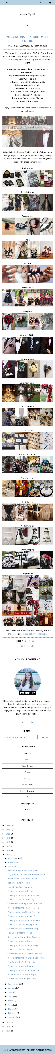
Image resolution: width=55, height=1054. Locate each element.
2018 (7, 842)
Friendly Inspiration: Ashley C (21, 916)
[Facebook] (40, 2)
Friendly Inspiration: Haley (20, 941)
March (11, 1009)
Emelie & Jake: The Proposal (21, 949)
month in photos (27, 803)
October (12, 866)
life (27, 797)
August (11, 988)
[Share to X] (25, 641)
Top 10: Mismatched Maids (19, 932)
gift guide (27, 772)
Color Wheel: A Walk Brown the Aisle (24, 953)
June (10, 996)
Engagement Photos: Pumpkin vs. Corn (26, 874)
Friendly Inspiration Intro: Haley (22, 945)
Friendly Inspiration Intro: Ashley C (24, 920)
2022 (7, 825)
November (13, 862)
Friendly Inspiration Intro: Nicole (23, 970)
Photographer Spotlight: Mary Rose (24, 912)
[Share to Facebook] (29, 641)
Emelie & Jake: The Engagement (22, 924)
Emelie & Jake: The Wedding (20, 899)
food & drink (27, 766)
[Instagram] (45, 2)
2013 (7, 1026)
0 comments (29, 646)
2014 (7, 1022)
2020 (7, 833)
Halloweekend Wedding (18, 882)
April (10, 1004)
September (13, 984)
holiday (27, 778)
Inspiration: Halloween (35, 633)
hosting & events (27, 791)
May (10, 1000)
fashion (27, 759)
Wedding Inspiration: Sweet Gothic (27, 39)
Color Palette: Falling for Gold (21, 978)
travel (27, 810)
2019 (7, 838)
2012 (7, 1031)
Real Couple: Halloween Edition (22, 878)
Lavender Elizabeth (17, 1050)
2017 (7, 846)
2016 (7, 850)
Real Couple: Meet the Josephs (22, 974)
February (12, 1013)
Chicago (27, 753)
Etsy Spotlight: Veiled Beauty (21, 962)
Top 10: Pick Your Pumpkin (19, 887)
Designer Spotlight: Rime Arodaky (23, 937)
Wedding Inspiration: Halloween (22, 870)
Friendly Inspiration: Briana (20, 891)
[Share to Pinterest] (33, 641)
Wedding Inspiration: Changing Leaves (25, 957)
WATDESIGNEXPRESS (44, 1050)
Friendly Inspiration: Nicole (20, 966)
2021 (7, 829)
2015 (7, 854)
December (13, 858)
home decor (27, 784)
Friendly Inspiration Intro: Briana (23, 895)
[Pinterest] (50, 2)
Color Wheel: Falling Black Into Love (24, 903)
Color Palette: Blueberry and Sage (23, 928)
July (10, 992)
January (12, 1017)
